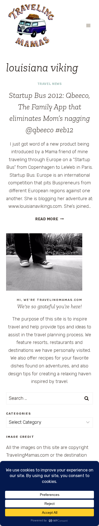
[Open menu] (88, 25)
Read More (49, 219)
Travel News (49, 84)
